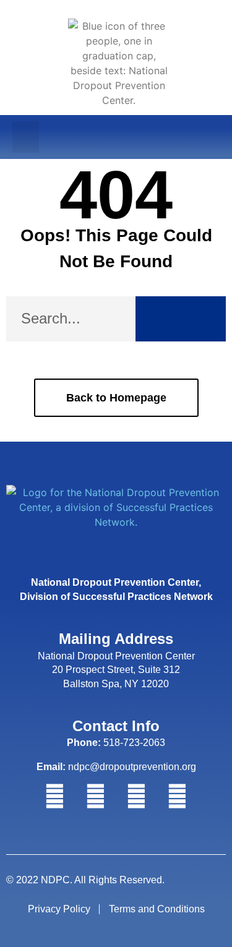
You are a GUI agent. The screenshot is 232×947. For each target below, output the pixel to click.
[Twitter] (95, 796)
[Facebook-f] (55, 796)
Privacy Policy (59, 909)
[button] (25, 137)
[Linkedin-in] (136, 796)
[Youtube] (177, 796)
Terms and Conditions (157, 909)
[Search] (180, 318)
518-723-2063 (116, 742)
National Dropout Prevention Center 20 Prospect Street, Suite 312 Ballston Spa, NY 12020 (116, 670)
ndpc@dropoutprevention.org (116, 766)
